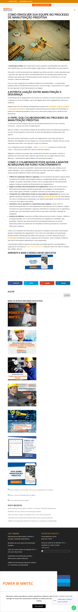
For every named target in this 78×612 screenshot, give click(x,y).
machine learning (43, 147)
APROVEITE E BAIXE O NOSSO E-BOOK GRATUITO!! (32, 252)
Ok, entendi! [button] (39, 606)
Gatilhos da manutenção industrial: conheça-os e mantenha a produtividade (32, 521)
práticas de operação (51, 196)
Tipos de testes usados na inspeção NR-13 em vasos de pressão (29, 515)
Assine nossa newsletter (34, 247)
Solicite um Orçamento (41, 5)
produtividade (12, 238)
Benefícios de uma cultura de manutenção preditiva (24, 511)
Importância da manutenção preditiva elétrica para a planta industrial (30, 518)
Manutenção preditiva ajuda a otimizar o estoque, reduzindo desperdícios (32, 508)
